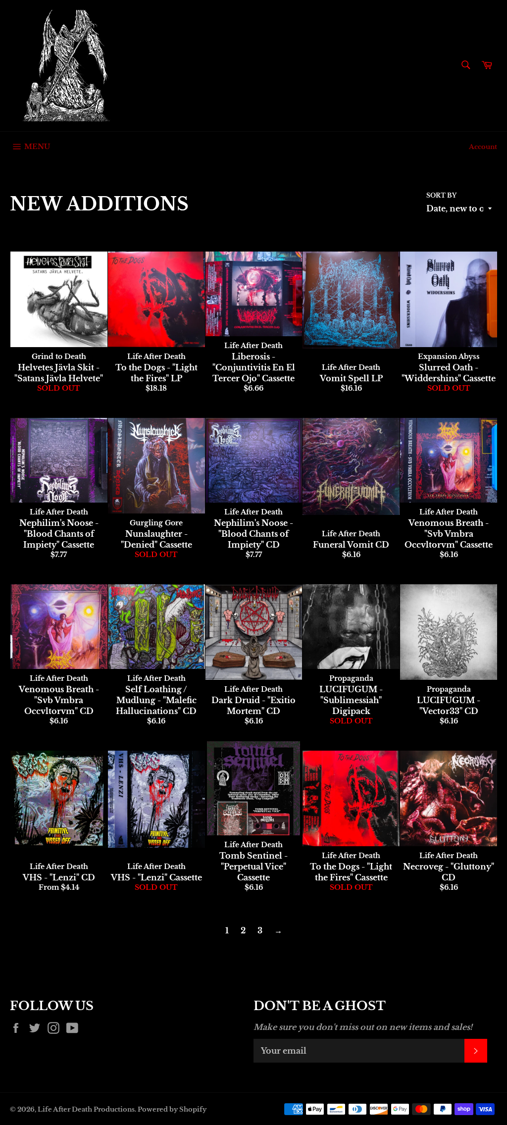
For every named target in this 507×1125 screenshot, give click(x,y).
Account (483, 147)
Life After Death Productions (86, 1109)
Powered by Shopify (172, 1109)
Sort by (441, 195)
